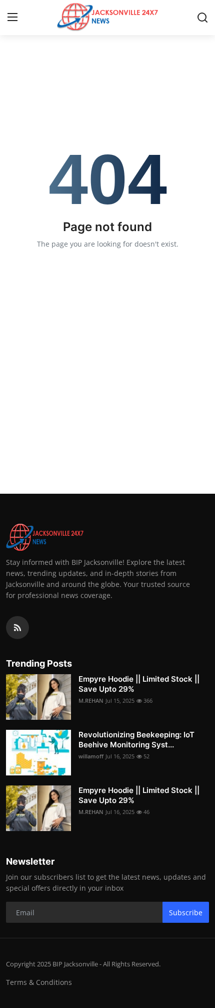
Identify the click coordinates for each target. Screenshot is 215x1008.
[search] (202, 18)
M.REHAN (91, 700)
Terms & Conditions (39, 982)
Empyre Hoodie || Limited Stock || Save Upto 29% (139, 684)
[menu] (12, 18)
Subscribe (185, 912)
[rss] (17, 627)
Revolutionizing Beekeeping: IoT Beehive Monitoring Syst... (136, 739)
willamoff (91, 756)
